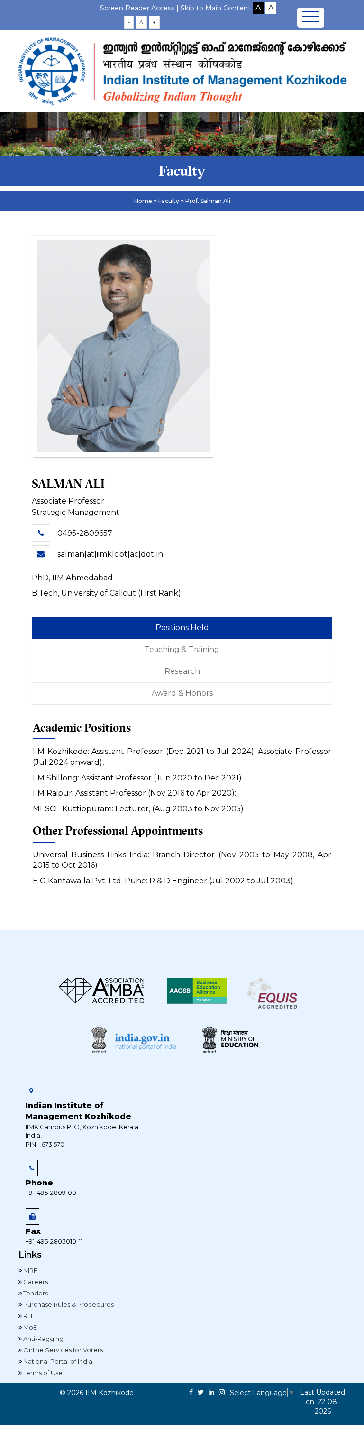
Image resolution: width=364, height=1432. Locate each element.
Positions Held (182, 627)
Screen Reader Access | (140, 8)
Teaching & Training (182, 649)
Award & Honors (182, 693)
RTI (27, 1316)
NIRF (29, 1270)
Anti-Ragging (43, 1338)
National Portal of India (57, 1361)
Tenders (35, 1293)
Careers (35, 1281)
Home (143, 200)
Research (182, 671)
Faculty (168, 200)
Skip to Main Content (216, 8)
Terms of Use (42, 1373)
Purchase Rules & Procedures (68, 1304)
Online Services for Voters (62, 1350)
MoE (29, 1327)
